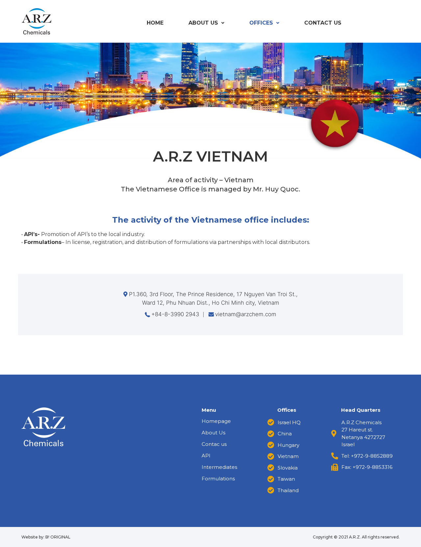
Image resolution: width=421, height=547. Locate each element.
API (206, 455)
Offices (261, 23)
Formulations (218, 478)
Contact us (322, 23)
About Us (203, 23)
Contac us (214, 444)
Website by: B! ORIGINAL (45, 537)
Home (155, 23)
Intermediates (219, 467)
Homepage (216, 421)
